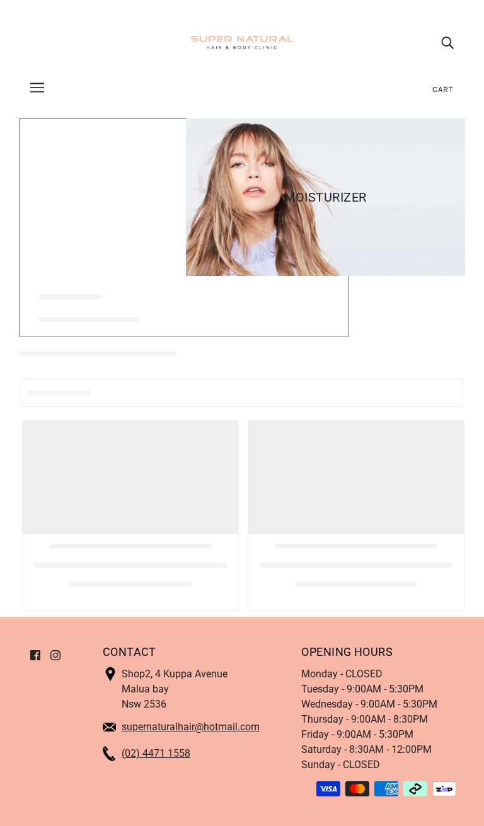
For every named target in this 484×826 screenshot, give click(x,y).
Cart (443, 89)
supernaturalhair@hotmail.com (191, 727)
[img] (447, 42)
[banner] (242, 42)
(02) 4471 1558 (156, 753)
